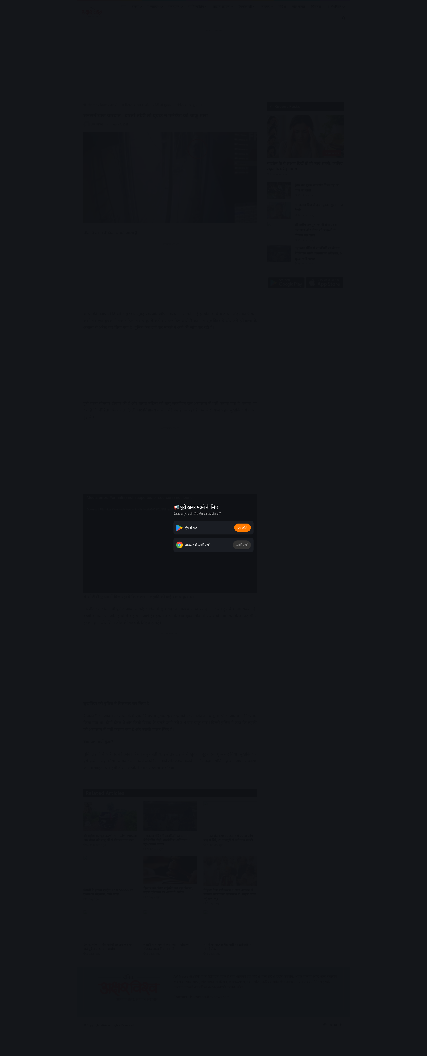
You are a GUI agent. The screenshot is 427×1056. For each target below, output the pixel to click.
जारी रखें (242, 544)
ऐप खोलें (243, 528)
